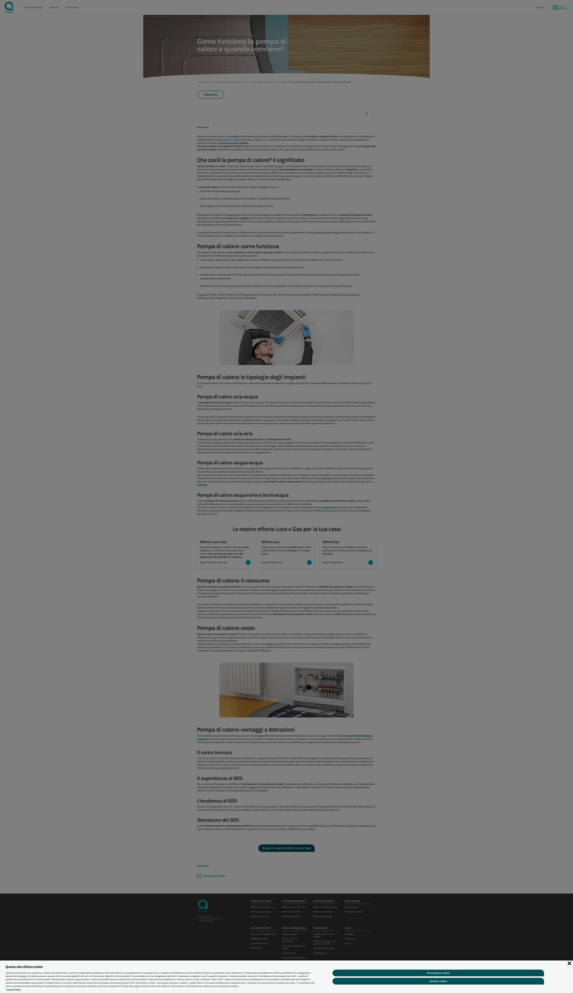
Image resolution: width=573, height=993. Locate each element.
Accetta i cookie (438, 981)
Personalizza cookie (438, 973)
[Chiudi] (569, 963)
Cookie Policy (13, 989)
